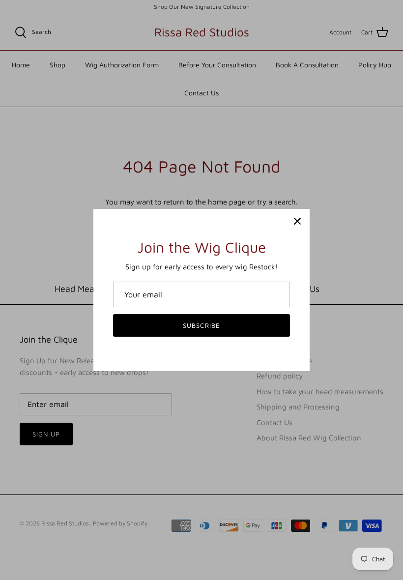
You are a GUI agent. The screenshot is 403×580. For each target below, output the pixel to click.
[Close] (297, 221)
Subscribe (201, 325)
